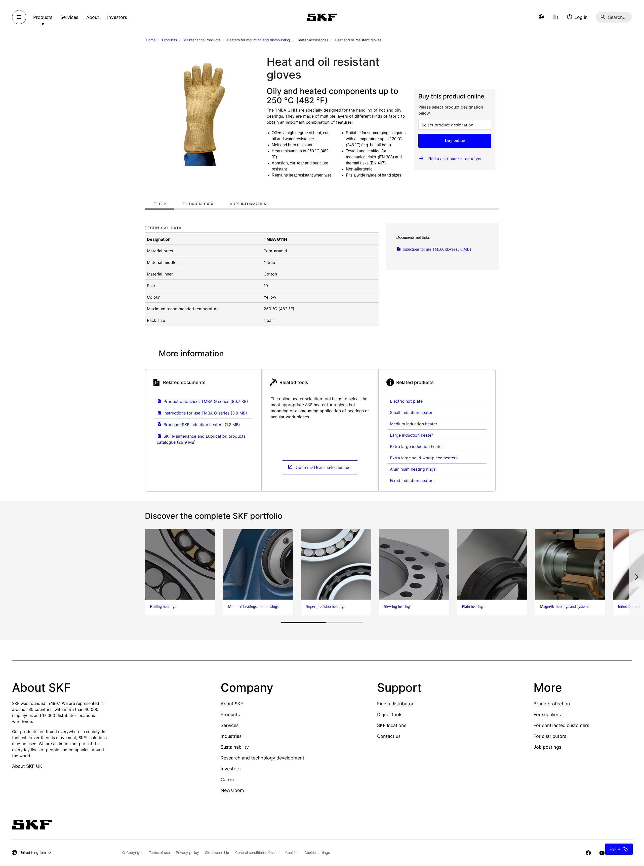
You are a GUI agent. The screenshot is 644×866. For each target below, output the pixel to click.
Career (228, 779)
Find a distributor (395, 703)
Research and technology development (262, 757)
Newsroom (232, 790)
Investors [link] (117, 17)
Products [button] (42, 17)
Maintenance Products (201, 40)
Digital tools (389, 714)
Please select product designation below (450, 110)
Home (150, 40)
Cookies (291, 852)
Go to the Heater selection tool (323, 467)
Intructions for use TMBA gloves (436, 249)
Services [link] (69, 17)
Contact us (388, 736)
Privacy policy (187, 852)
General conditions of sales (257, 852)
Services (229, 725)
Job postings (547, 747)
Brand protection (552, 703)
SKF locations (391, 725)
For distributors (550, 736)
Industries (231, 736)
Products (169, 40)
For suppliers (547, 714)
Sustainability (235, 747)
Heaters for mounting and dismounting (258, 40)
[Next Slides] (636, 576)
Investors (230, 768)
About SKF (232, 703)
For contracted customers (561, 725)
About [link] (92, 17)
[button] (541, 17)
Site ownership (217, 852)
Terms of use (159, 852)
